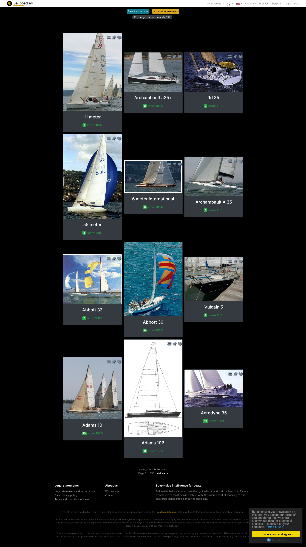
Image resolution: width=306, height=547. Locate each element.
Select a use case (138, 11)
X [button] (154, 11)
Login (288, 3)
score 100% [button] (93, 125)
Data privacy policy (66, 495)
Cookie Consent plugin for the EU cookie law (276, 540)
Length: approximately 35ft (155, 17)
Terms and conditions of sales (72, 499)
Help (296, 3)
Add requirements (168, 11)
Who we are (112, 491)
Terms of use (274, 526)
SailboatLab (22, 3)
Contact (109, 495)
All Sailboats (214, 3)
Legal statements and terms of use (75, 491)
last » (165, 473)
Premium (264, 3)
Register (277, 3)
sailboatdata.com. (167, 512)
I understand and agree (276, 534)
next (158, 473)
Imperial (249, 3)
